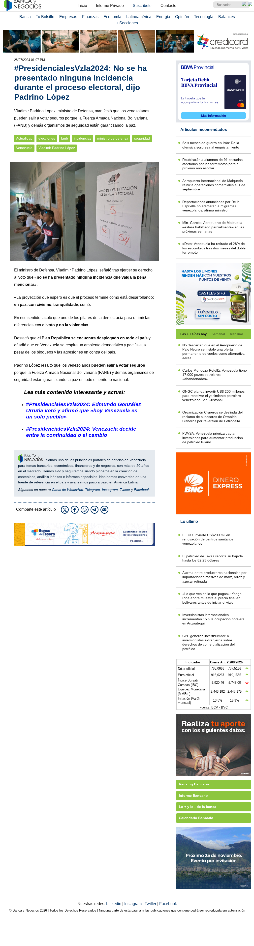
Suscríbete (142, 5)
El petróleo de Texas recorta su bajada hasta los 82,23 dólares (212, 558)
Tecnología (203, 17)
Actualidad (24, 138)
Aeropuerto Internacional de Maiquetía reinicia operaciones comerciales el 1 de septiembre (213, 185)
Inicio (82, 5)
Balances (226, 17)
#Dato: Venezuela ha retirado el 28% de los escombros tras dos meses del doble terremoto (214, 248)
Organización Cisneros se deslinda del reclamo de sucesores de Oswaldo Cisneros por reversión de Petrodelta (212, 416)
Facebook (142, 490)
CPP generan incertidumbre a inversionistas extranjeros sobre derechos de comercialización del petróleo (208, 642)
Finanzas (90, 17)
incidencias (82, 138)
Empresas (68, 17)
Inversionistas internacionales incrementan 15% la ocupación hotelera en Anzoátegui (213, 619)
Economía (112, 17)
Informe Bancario (193, 796)
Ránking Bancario (194, 784)
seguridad (142, 138)
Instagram (110, 490)
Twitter (125, 490)
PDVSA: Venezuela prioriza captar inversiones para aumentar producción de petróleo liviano (212, 437)
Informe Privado (110, 5)
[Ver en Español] (250, 4)
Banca (25, 17)
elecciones (46, 138)
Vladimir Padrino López (56, 148)
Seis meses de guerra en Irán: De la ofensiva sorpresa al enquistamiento (210, 145)
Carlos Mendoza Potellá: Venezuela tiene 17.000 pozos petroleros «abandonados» (214, 374)
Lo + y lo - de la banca (197, 807)
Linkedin (114, 904)
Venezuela (24, 148)
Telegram (92, 490)
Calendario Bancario (196, 818)
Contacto (168, 5)
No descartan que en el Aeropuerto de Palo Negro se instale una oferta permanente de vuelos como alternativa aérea (213, 351)
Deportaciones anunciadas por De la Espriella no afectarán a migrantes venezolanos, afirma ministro (211, 206)
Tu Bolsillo (45, 17)
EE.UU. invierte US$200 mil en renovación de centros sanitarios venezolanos (207, 539)
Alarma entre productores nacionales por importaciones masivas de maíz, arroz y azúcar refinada (214, 577)
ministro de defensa (112, 138)
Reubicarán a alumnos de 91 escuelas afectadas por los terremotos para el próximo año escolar (212, 164)
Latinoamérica (138, 17)
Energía (163, 17)
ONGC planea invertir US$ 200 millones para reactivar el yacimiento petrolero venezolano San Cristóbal (213, 395)
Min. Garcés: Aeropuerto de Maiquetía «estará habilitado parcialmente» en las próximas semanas (213, 227)
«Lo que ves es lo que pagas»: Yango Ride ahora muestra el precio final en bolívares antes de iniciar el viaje (212, 598)
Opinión (182, 17)
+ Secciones (127, 23)
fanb (64, 138)
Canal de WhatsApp (67, 490)
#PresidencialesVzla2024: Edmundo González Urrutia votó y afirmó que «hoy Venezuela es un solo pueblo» (83, 410)
